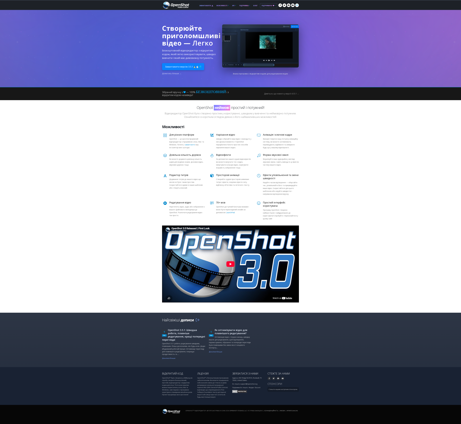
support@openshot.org (248, 384)
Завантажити (205, 6)
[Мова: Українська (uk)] (297, 5)
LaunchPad (230, 212)
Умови (282, 411)
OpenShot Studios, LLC (238, 411)
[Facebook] (280, 5)
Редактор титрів (178, 175)
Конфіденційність (271, 411)
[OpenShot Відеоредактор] (171, 411)
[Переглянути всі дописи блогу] (197, 319)
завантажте (190, 144)
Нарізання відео (225, 134)
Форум (251, 388)
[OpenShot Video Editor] (175, 5)
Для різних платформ (181, 134)
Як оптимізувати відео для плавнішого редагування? (231, 331)
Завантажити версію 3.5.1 (179, 66)
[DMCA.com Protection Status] (239, 391)
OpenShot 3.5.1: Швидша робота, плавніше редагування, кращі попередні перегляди (183, 334)
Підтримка (244, 6)
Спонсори (274, 384)
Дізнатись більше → (171, 73)
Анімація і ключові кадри (277, 134)
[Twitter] (284, 5)
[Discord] (288, 5)
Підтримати (267, 6)
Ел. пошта (244, 388)
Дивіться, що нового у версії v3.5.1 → (281, 93)
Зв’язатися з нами (245, 373)
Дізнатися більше (168, 358)
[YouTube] (293, 5)
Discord (257, 388)
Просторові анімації (228, 175)
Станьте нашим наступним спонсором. (283, 389)
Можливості (221, 6)
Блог (255, 6)
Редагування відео (180, 202)
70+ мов (220, 202)
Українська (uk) (292, 411)
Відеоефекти (223, 154)
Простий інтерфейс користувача (274, 204)
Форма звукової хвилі (275, 154)
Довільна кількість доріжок (185, 154)
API (233, 6)
